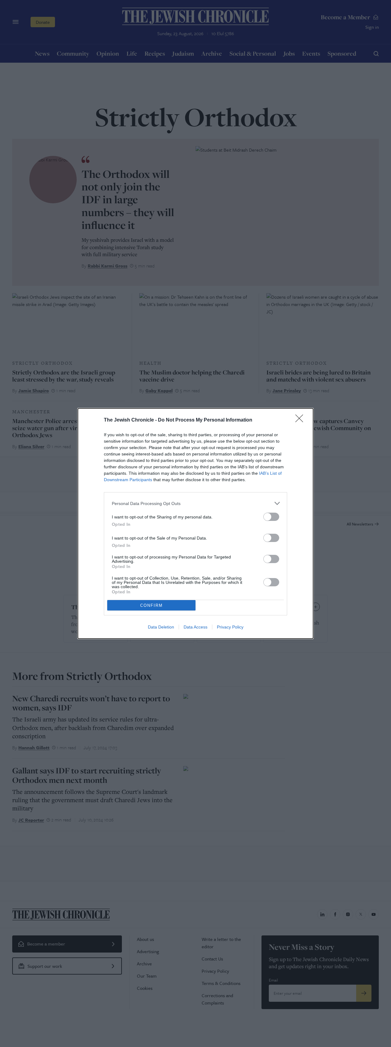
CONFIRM (151, 605)
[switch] (271, 517)
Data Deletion (161, 627)
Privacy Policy (230, 627)
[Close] (301, 420)
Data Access (195, 627)
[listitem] (195, 503)
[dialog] (195, 523)
